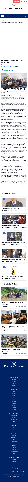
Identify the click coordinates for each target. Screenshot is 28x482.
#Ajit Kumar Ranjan (6, 185)
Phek (14, 399)
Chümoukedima (14, 377)
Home (2, 20)
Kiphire (14, 381)
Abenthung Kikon (8, 66)
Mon (14, 391)
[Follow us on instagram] (24, 1)
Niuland (14, 393)
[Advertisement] (14, 43)
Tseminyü (14, 403)
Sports (14, 453)
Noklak (14, 395)
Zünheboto (14, 409)
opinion (6, 474)
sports (11, 474)
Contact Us (14, 461)
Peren (14, 397)
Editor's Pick (14, 419)
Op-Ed (14, 439)
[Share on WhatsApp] (7, 70)
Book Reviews (14, 441)
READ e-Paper (17, 1)
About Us (14, 459)
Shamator (14, 401)
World (14, 427)
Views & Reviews (14, 437)
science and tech (19, 474)
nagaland (12, 471)
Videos (14, 447)
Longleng (14, 385)
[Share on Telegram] (5, 70)
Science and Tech (14, 451)
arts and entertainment (14, 476)
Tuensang (14, 405)
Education (14, 417)
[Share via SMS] (9, 70)
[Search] (25, 16)
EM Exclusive (14, 415)
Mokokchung (14, 389)
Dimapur (14, 379)
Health (14, 421)
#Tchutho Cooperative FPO (18, 185)
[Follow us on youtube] (26, 1)
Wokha (14, 407)
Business (14, 449)
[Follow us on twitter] (23, 1)
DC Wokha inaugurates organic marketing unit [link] (12, 22)
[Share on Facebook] (12, 70)
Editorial (14, 435)
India (14, 429)
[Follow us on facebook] (21, 1)
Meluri (14, 387)
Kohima (14, 383)
